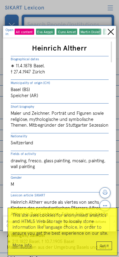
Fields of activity (23, 154)
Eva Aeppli (45, 32)
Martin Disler (90, 32)
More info (22, 245)
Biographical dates (25, 59)
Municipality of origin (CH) (30, 83)
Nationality (19, 136)
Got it (104, 246)
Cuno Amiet (67, 32)
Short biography (22, 106)
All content (24, 32)
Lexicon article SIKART (28, 195)
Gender (16, 177)
